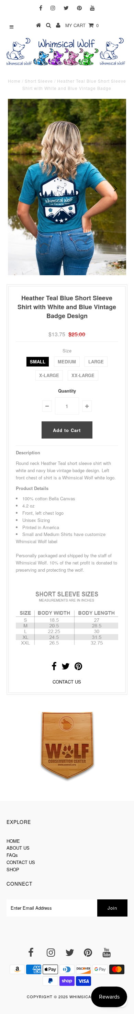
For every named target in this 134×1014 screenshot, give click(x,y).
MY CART (82, 25)
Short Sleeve (39, 81)
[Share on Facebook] (54, 667)
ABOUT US (18, 847)
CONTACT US (67, 681)
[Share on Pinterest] (78, 667)
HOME (13, 841)
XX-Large (82, 375)
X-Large (49, 375)
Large (96, 361)
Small (37, 361)
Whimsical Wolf (88, 996)
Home (14, 81)
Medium (67, 361)
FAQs (12, 855)
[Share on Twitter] (66, 667)
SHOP (13, 869)
